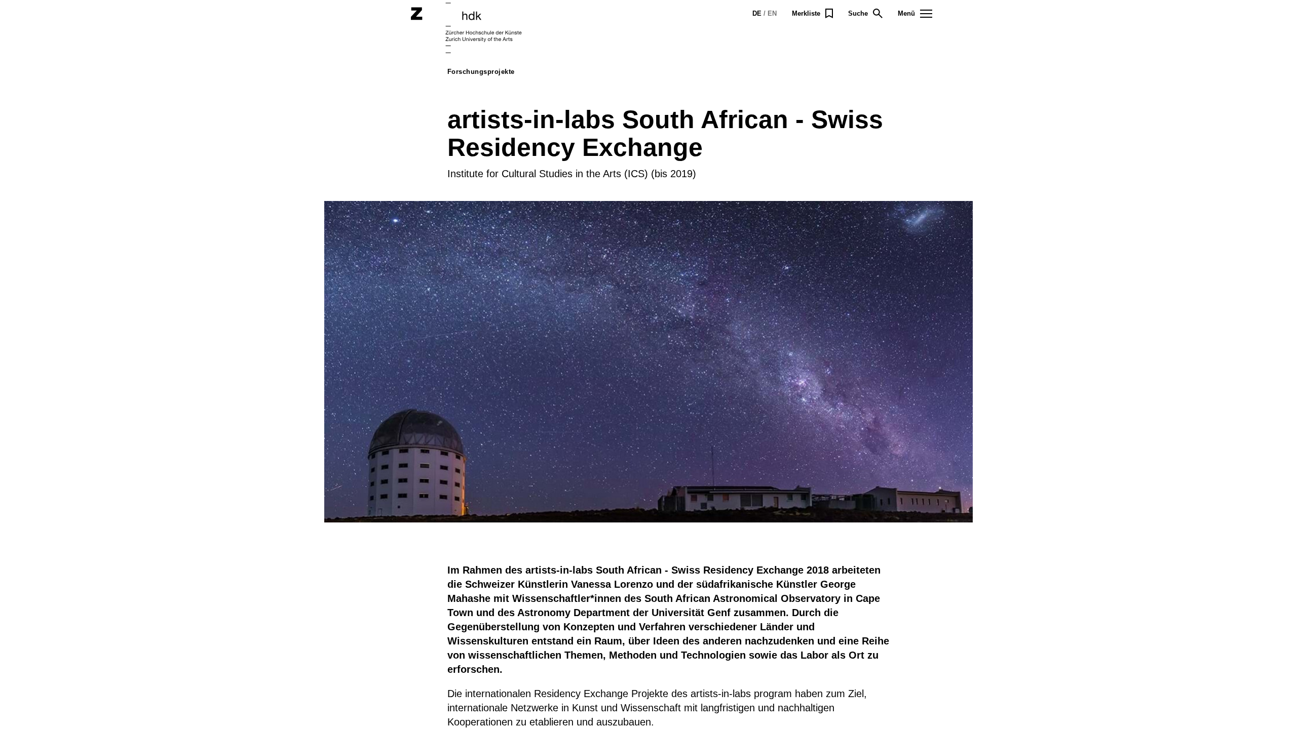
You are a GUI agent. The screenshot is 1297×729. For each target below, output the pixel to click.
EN (772, 13)
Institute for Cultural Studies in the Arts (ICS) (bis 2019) (571, 173)
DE (756, 13)
